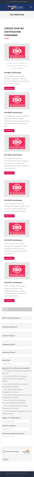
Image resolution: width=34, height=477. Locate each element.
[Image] (17, 52)
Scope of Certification (11, 418)
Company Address (10, 327)
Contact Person (9, 336)
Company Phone (9, 352)
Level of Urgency (9, 426)
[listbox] (17, 421)
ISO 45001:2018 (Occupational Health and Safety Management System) (14, 378)
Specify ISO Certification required (16, 368)
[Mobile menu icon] (31, 7)
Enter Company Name (11, 318)
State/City (6, 360)
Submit (5, 459)
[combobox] (17, 363)
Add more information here (13, 433)
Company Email (9, 344)
